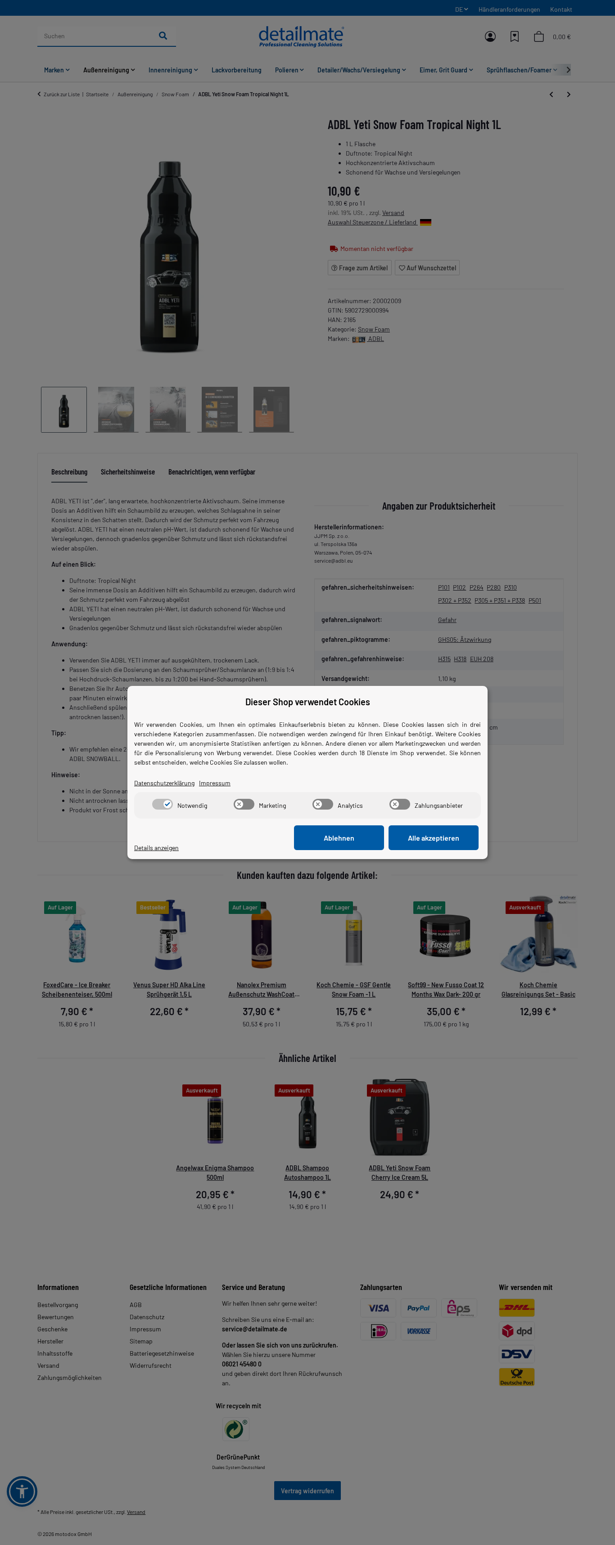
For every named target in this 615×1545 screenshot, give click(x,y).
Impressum (215, 783)
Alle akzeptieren (433, 837)
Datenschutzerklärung (164, 783)
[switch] (162, 804)
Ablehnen (339, 837)
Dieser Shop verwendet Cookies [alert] (307, 701)
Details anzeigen (156, 847)
